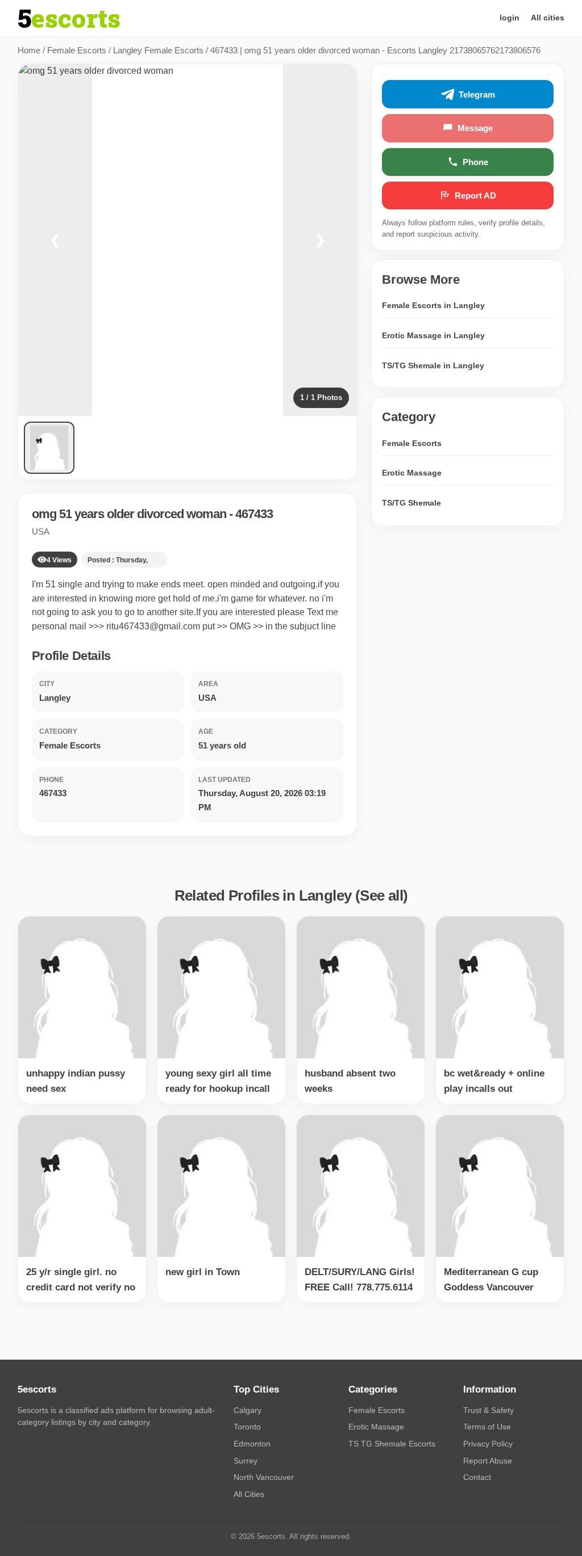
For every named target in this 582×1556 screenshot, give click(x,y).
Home (29, 50)
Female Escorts (76, 50)
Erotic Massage (412, 472)
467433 (254, 514)
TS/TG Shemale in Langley (433, 365)
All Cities (249, 1494)
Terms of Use (487, 1426)
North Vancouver (264, 1477)
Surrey (245, 1460)
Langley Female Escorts (158, 50)
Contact (477, 1477)
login (509, 17)
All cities (547, 17)
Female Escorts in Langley (433, 305)
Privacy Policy (488, 1443)
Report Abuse (487, 1460)
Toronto (247, 1426)
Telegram (477, 94)
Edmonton (252, 1443)
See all (381, 895)
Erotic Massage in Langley (433, 335)
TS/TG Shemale (411, 502)
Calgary (247, 1410)
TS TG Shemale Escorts (391, 1443)
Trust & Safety (488, 1410)
